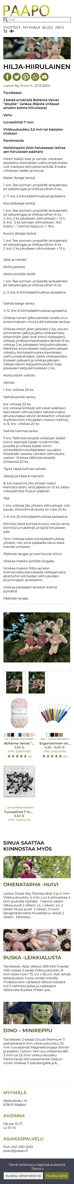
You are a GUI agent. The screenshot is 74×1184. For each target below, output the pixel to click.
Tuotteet (12, 27)
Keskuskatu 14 (15, 1101)
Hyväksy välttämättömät (23, 1176)
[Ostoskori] (5, 32)
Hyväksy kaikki (56, 1176)
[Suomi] (13, 32)
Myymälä (31, 27)
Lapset (8, 86)
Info (59, 27)
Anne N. (26, 86)
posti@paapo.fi (15, 1151)
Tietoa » (37, 1169)
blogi (47, 27)
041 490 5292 (22, 1147)
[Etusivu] (26, 15)
